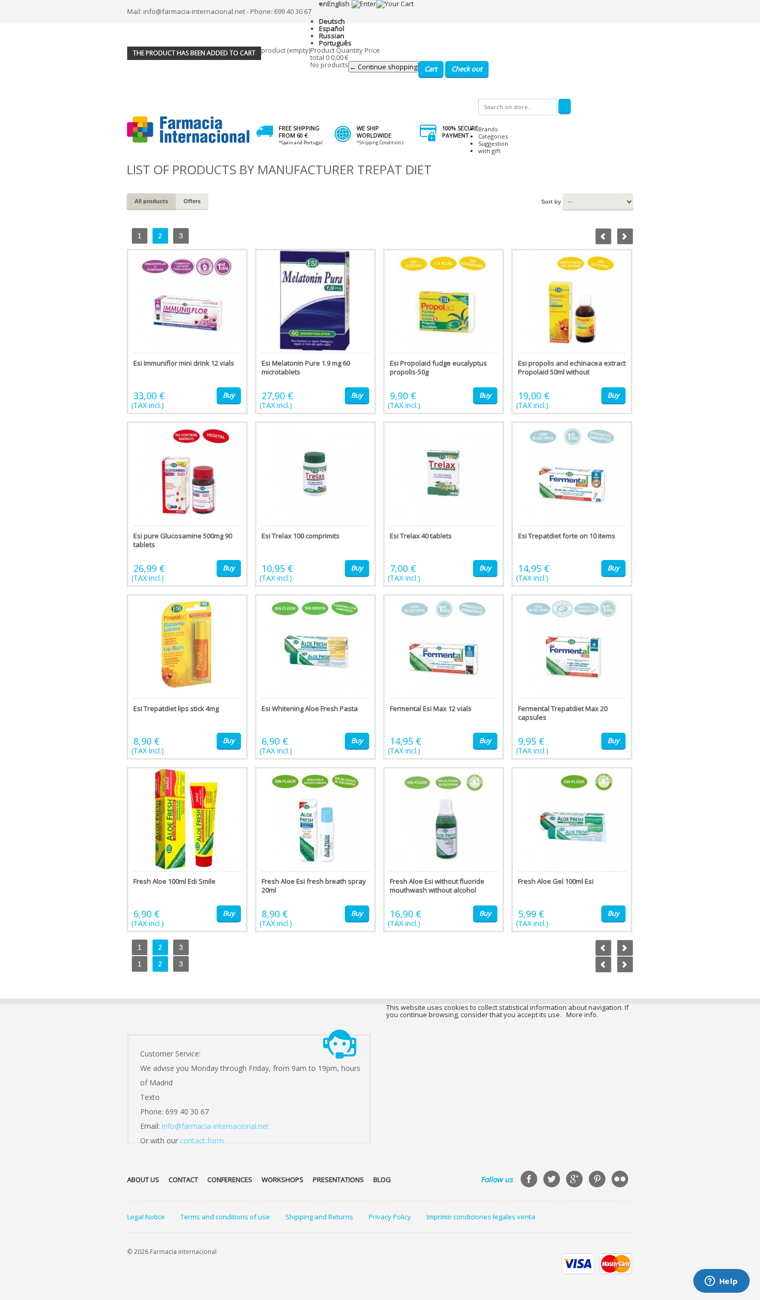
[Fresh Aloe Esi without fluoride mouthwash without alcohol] (444, 849)
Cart (430, 68)
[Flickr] (621, 1180)
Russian (331, 35)
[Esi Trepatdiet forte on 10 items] (572, 504)
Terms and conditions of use (225, 1216)
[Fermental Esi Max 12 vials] (444, 677)
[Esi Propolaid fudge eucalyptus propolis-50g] (444, 331)
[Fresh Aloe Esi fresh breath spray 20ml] (315, 849)
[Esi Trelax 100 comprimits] (315, 504)
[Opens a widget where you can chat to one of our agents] (721, 1282)
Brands (487, 129)
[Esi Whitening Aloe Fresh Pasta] (315, 677)
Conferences (229, 1179)
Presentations (338, 1179)
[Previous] (603, 236)
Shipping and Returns (319, 1216)
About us (143, 1179)
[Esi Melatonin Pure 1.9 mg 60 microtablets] (315, 331)
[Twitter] (552, 1180)
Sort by (551, 202)
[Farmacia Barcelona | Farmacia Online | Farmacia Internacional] (188, 130)
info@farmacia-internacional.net (215, 1126)
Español (331, 28)
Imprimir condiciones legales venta (481, 1216)
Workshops (282, 1179)
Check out (466, 68)
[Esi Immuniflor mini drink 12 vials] (187, 331)
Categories (493, 136)
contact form (202, 1140)
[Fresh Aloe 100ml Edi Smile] (187, 849)
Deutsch (332, 21)
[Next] (625, 236)
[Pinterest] (598, 1180)
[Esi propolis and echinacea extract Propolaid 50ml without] (572, 331)
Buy (229, 395)
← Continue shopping (383, 66)
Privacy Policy (390, 1216)
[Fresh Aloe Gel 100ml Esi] (572, 849)
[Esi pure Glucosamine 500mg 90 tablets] (187, 504)
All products (151, 201)
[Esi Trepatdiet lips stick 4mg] (187, 677)
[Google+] (575, 1180)
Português (335, 43)
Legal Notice (146, 1216)
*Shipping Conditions (380, 142)
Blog (382, 1179)
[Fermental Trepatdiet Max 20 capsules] (572, 677)
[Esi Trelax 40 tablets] (444, 504)
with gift (489, 151)
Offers (192, 201)
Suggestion (493, 143)
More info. (582, 1014)
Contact (183, 1179)
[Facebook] (530, 1180)
